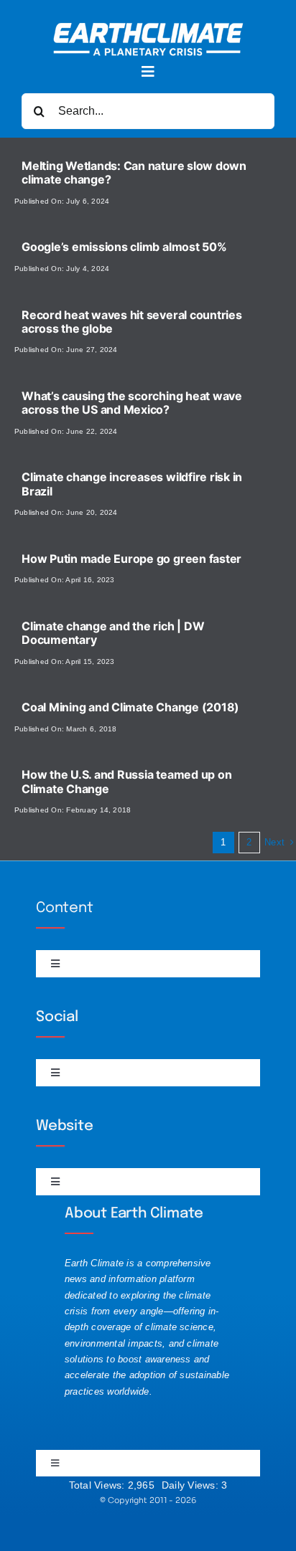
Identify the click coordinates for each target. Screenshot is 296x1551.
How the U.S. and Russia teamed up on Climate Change (126, 781)
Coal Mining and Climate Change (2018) (130, 707)
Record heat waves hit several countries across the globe (132, 322)
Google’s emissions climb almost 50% (124, 246)
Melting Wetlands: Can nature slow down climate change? (134, 172)
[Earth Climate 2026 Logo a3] (148, 28)
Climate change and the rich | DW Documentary (113, 633)
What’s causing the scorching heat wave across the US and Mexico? (132, 403)
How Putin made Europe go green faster (131, 558)
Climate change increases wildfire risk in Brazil (132, 484)
